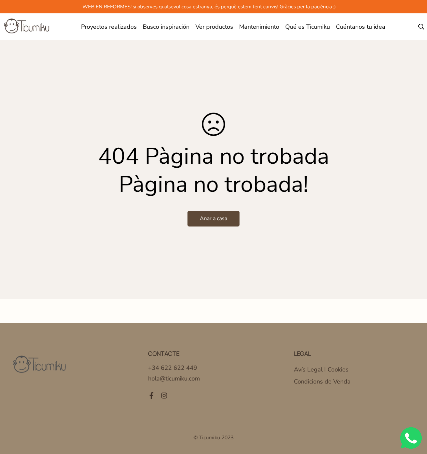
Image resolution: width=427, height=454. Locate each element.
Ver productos (214, 27)
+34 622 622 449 (172, 368)
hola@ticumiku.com (174, 378)
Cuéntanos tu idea (360, 27)
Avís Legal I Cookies (321, 369)
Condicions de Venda (322, 381)
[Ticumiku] (27, 26)
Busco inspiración (166, 27)
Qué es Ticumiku (307, 27)
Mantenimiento (259, 27)
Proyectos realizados (109, 27)
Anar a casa (213, 218)
